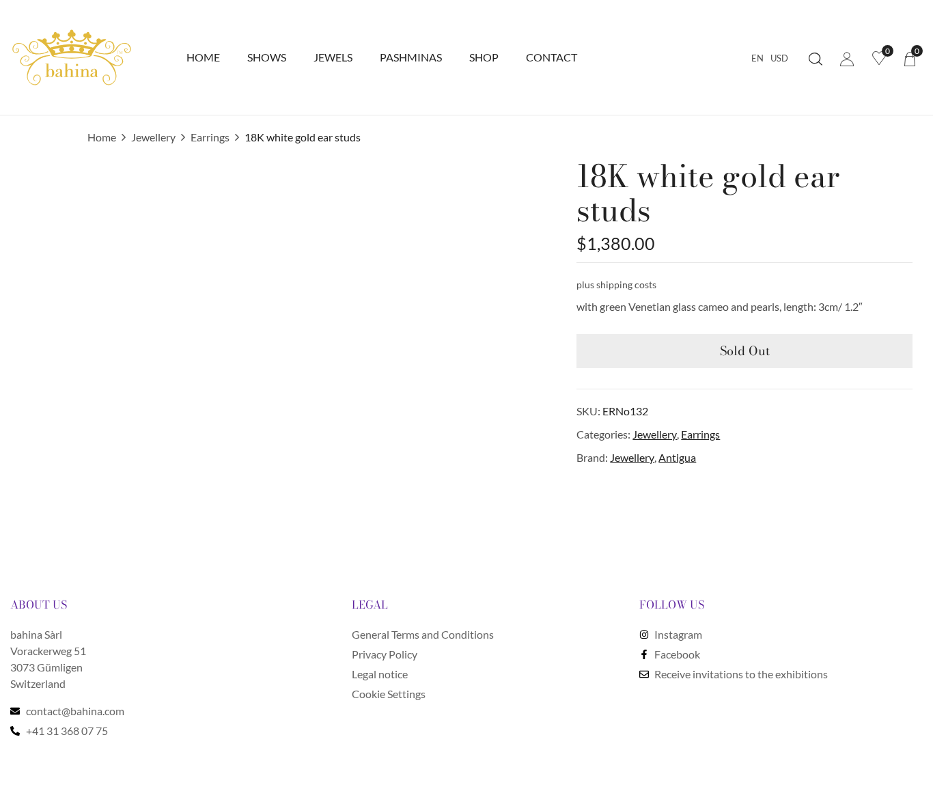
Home (101, 136)
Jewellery (153, 136)
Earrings (210, 136)
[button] (910, 57)
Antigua (677, 457)
